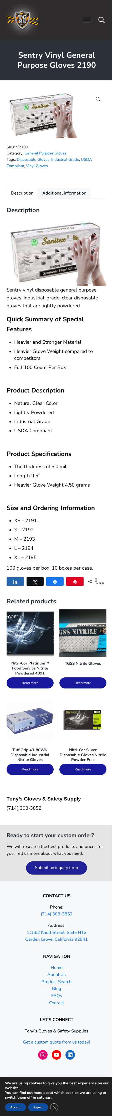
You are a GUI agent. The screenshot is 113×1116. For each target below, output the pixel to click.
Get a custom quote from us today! (56, 1042)
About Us (56, 975)
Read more (30, 683)
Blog (56, 989)
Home (57, 967)
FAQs (56, 996)
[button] (98, 99)
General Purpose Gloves (45, 153)
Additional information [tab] (64, 193)
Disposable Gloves (33, 159)
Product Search (56, 982)
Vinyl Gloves (37, 165)
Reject (38, 1107)
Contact (56, 1003)
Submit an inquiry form (56, 868)
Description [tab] (22, 193)
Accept (15, 1107)
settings (44, 1097)
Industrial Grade (65, 159)
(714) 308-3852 (57, 914)
